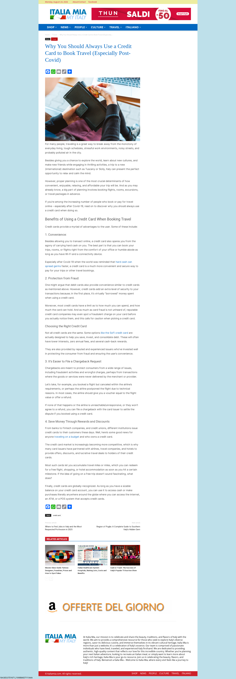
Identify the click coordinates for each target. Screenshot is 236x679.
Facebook (92, 2)
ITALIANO (132, 27)
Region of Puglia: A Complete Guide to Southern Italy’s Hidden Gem (118, 528)
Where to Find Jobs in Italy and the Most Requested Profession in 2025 (63, 528)
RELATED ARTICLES (57, 539)
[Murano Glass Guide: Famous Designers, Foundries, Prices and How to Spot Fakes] (60, 555)
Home (47, 35)
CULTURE (97, 27)
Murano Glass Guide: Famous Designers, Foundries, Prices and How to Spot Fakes (58, 570)
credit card (57, 515)
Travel (54, 35)
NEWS (64, 27)
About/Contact (79, 2)
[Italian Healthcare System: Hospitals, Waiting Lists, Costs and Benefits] (92, 555)
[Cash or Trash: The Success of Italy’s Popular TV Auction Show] (125, 555)
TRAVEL (114, 27)
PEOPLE (80, 27)
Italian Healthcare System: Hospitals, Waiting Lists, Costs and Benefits (92, 570)
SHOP (50, 27)
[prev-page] (46, 578)
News (48, 39)
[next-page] (51, 578)
